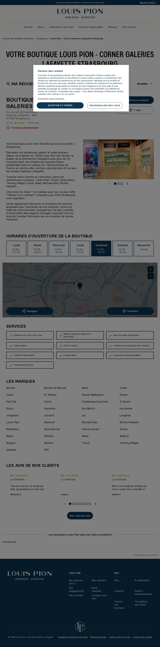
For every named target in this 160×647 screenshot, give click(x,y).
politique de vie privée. (63, 94)
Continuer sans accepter (51, 98)
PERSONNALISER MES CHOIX (105, 105)
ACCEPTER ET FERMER (60, 105)
